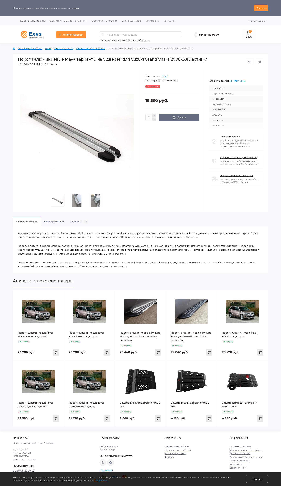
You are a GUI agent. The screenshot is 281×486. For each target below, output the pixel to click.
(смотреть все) (237, 80)
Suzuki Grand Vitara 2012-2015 (90, 48)
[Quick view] (59, 295)
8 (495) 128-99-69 (209, 34)
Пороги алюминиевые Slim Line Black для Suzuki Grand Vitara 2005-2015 (191, 336)
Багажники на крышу (175, 453)
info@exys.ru (106, 470)
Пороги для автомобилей (178, 450)
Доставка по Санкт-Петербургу (68, 21)
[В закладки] (250, 61)
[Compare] (59, 307)
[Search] (103, 34)
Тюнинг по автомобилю (30, 48)
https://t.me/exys (110, 462)
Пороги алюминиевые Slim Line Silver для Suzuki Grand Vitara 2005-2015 (140, 336)
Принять (257, 479)
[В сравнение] (259, 61)
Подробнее (101, 480)
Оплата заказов (131, 21)
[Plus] (154, 115)
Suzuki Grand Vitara (63, 48)
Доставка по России (104, 21)
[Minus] (154, 119)
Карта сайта (236, 464)
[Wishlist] (59, 301)
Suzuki (48, 48)
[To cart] (56, 352)
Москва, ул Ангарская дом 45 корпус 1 (131, 40)
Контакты (169, 21)
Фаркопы (169, 457)
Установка (152, 21)
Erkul (164, 76)
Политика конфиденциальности (246, 457)
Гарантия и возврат (239, 460)
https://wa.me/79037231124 (103, 462)
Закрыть (261, 8)
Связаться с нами (238, 468)
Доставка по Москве (32, 21)
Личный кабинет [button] (257, 21)
